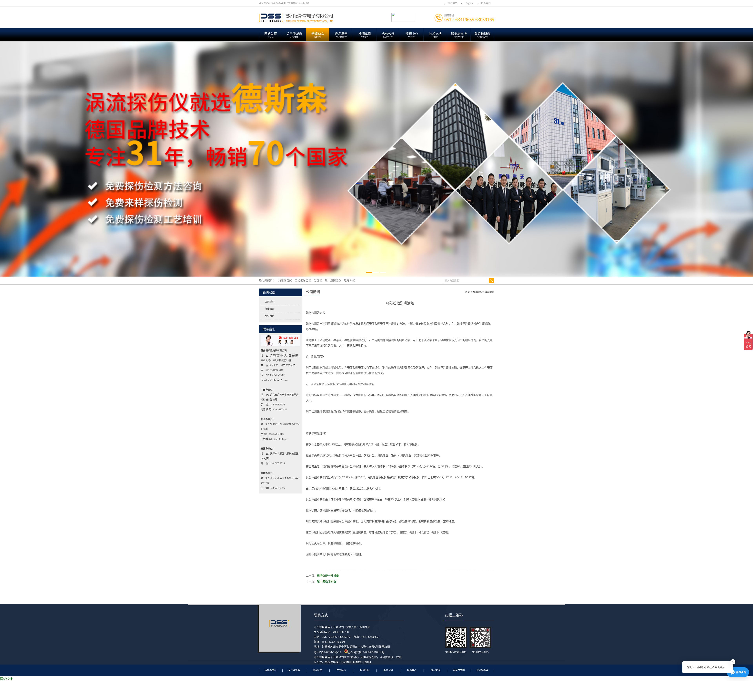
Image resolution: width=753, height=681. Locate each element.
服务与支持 (459, 670)
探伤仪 (353, 657)
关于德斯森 (294, 670)
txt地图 (366, 662)
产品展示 (341, 670)
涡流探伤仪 (386, 657)
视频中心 (412, 670)
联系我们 (486, 3)
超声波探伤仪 (368, 657)
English (469, 3)
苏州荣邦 (364, 627)
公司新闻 (269, 301)
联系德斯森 (482, 670)
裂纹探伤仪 (331, 662)
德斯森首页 (270, 670)
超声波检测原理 (326, 581)
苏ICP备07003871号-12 (327, 652)
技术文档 (435, 670)
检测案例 (364, 670)
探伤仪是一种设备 (328, 575)
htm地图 (357, 662)
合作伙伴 (388, 670)
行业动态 (269, 309)
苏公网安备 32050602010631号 (366, 652)
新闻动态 (477, 292)
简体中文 (452, 3)
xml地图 (346, 662)
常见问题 (269, 316)
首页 (467, 292)
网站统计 (6, 679)
